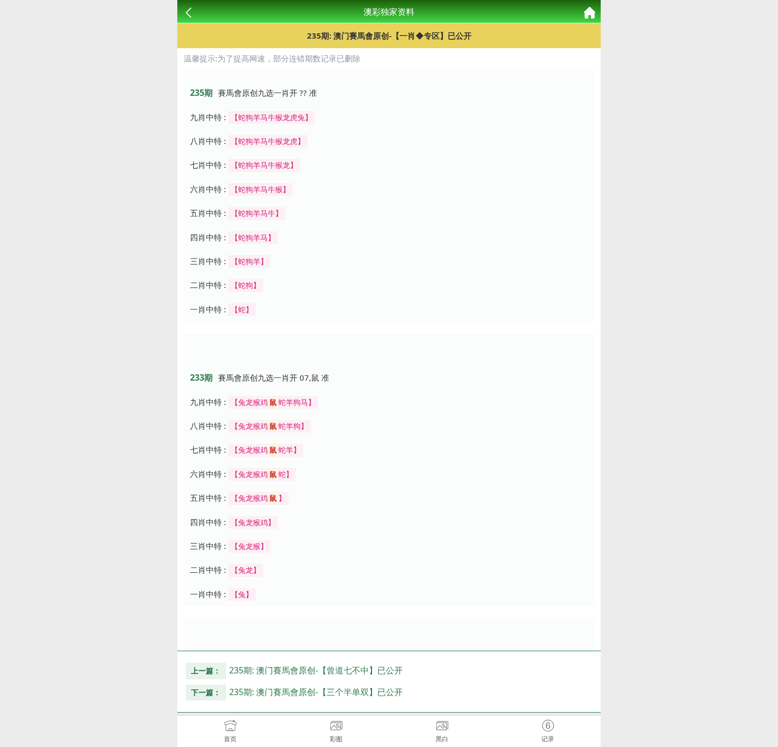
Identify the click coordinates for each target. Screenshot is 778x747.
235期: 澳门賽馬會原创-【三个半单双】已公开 (316, 692)
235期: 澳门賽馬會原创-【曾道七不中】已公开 (316, 670)
